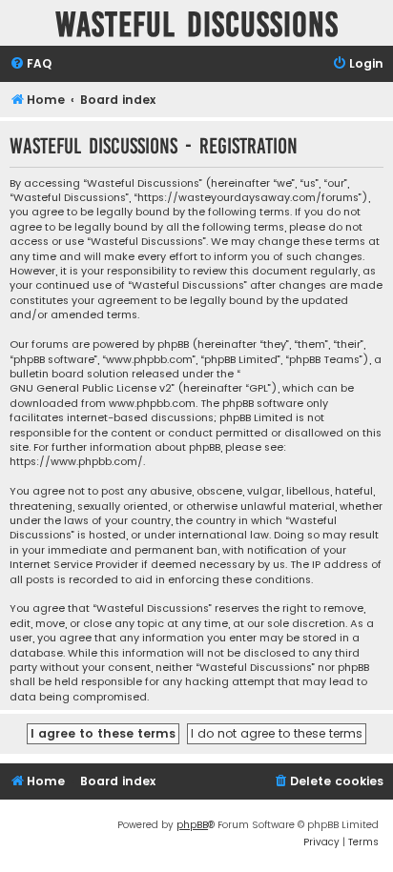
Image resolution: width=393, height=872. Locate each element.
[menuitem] (31, 64)
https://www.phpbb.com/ (76, 462)
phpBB (192, 825)
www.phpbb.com (152, 403)
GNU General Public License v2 (91, 388)
